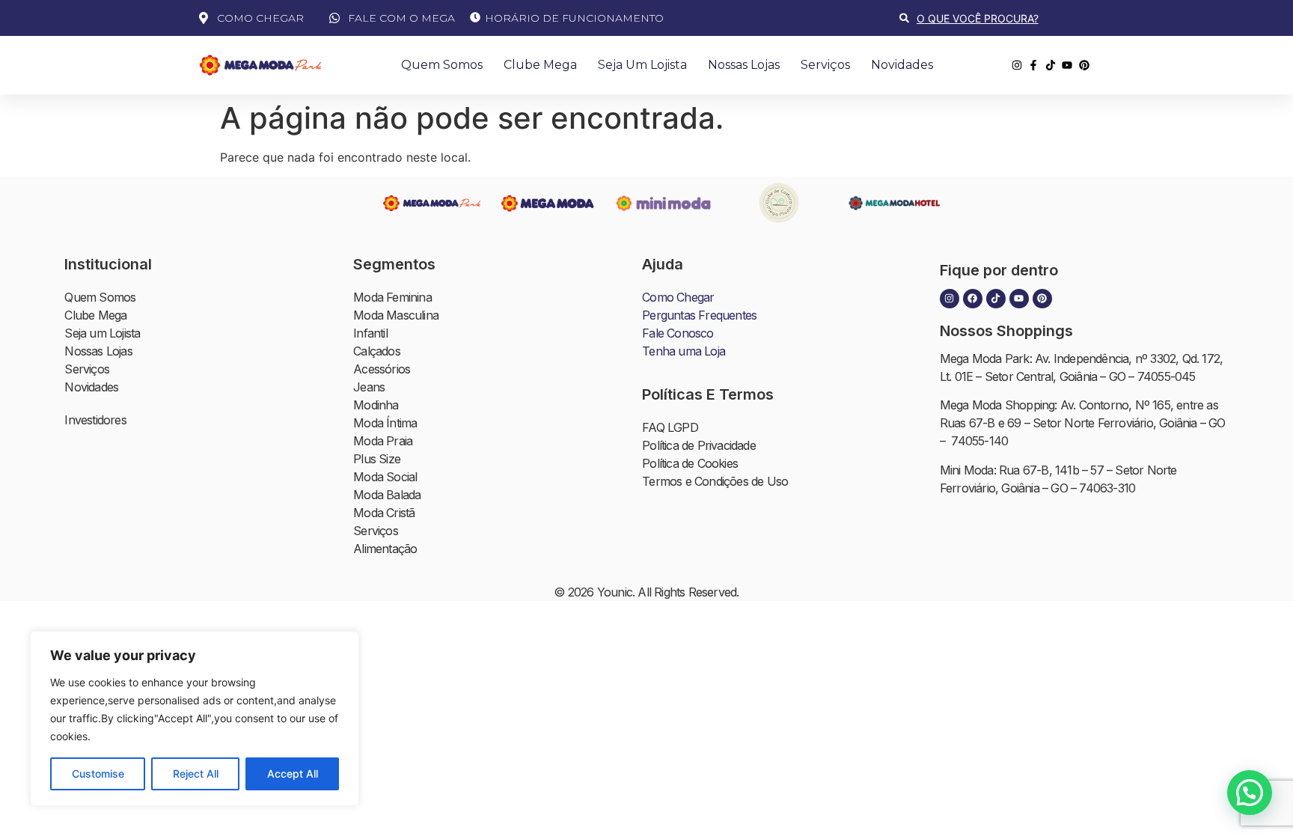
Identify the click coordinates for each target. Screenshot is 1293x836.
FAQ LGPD (670, 427)
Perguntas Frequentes (699, 315)
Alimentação (385, 548)
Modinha (375, 404)
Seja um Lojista (642, 65)
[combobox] (997, 18)
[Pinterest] (1042, 298)
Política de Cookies (690, 463)
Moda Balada (387, 494)
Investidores (95, 419)
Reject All (195, 773)
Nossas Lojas (744, 65)
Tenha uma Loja (683, 351)
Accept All (292, 773)
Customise (98, 773)
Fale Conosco (677, 333)
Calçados (376, 351)
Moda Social (385, 476)
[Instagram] (949, 298)
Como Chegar (678, 297)
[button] (1249, 792)
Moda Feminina (392, 297)
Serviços (825, 65)
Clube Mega (540, 65)
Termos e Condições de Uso (715, 481)
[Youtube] (1019, 298)
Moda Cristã (384, 512)
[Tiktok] (996, 298)
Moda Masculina (395, 315)
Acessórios (381, 368)
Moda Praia (382, 440)
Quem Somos (442, 65)
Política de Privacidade (699, 445)
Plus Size (376, 458)
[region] (194, 718)
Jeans (369, 386)
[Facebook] (972, 298)
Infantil (370, 333)
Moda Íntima (385, 422)
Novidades (902, 65)
